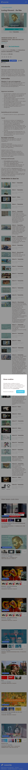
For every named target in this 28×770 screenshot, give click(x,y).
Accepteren (20, 391)
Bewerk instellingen (8, 391)
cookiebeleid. (15, 388)
